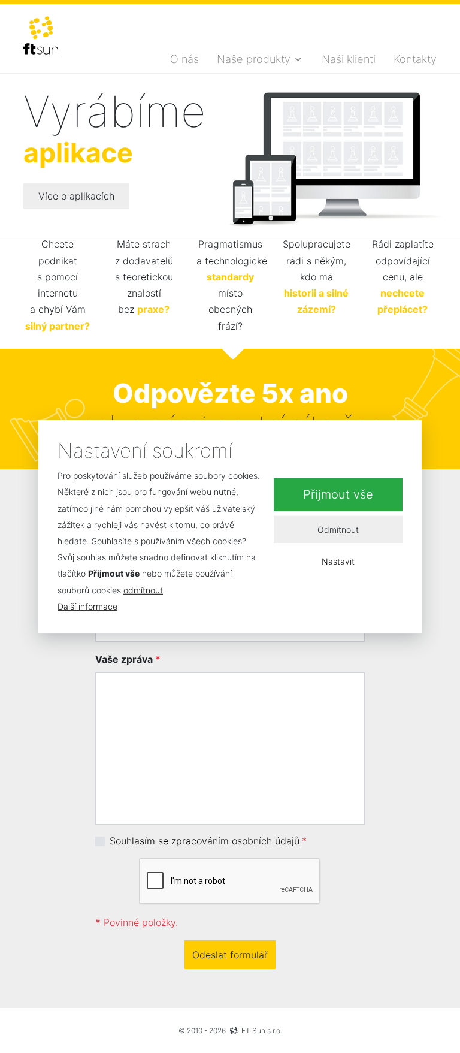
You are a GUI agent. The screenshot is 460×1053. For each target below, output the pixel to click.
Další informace (87, 606)
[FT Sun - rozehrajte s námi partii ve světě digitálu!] (40, 35)
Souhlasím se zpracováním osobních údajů (204, 841)
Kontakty (415, 58)
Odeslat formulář (230, 955)
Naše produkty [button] (253, 58)
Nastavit (338, 561)
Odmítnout (338, 529)
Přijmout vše (338, 494)
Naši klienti (349, 58)
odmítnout (143, 589)
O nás (184, 58)
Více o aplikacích (76, 196)
